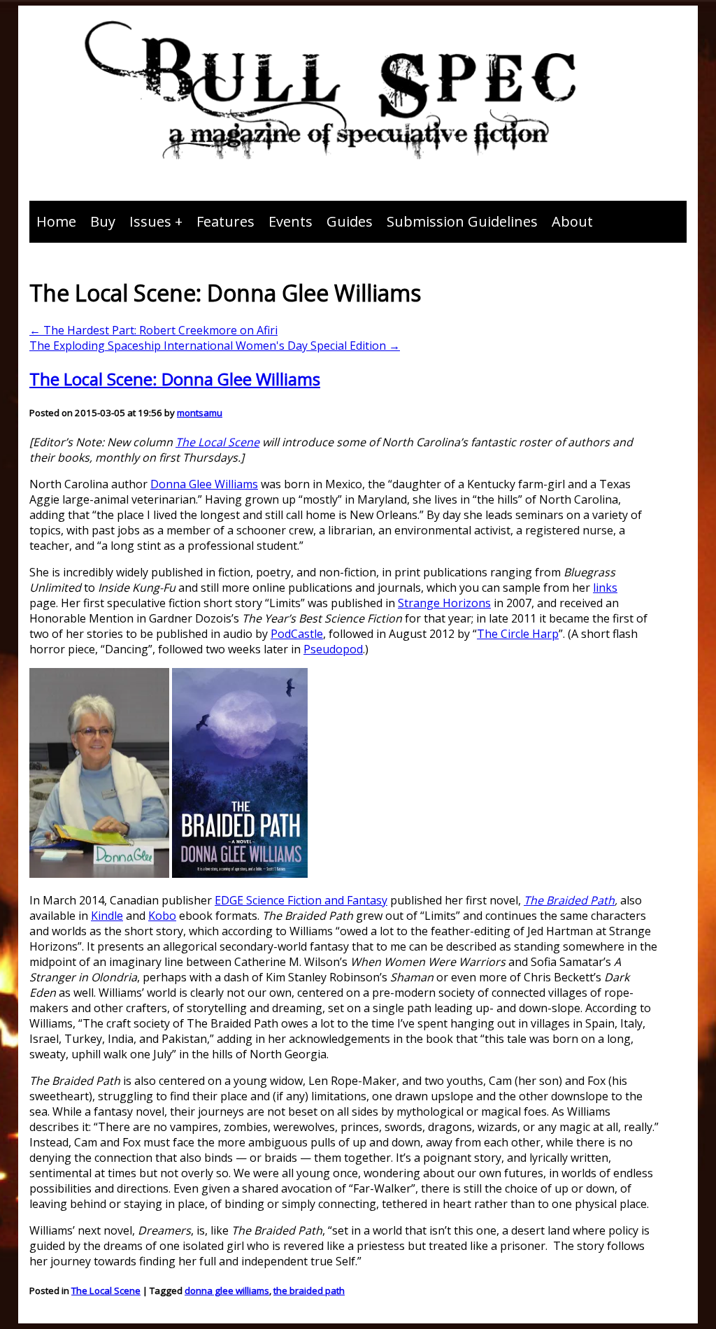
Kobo (162, 915)
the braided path (309, 1290)
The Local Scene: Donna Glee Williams (174, 378)
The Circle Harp (518, 633)
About (572, 221)
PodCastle (297, 633)
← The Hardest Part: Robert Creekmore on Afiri (153, 330)
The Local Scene (217, 442)
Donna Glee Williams (204, 484)
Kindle (107, 915)
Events (290, 221)
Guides (350, 221)
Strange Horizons (444, 603)
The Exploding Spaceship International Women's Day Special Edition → (214, 345)
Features (225, 221)
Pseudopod (333, 649)
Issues (150, 221)
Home (56, 221)
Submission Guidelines (462, 221)
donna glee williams (227, 1290)
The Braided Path (569, 900)
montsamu (199, 412)
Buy (102, 221)
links (605, 587)
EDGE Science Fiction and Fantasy (301, 900)
